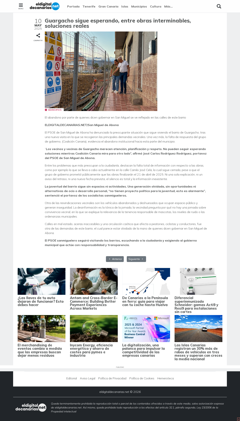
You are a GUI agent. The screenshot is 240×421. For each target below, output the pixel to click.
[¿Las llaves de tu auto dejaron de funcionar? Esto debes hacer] (41, 281)
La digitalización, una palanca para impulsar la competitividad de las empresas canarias (143, 350)
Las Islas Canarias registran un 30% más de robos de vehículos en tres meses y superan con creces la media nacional (198, 352)
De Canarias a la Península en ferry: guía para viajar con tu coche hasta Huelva (145, 301)
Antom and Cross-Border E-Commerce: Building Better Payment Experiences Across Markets (93, 303)
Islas (124, 6)
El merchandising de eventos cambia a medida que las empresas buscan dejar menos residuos (40, 350)
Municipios (139, 6)
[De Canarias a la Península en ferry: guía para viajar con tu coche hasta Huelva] (146, 281)
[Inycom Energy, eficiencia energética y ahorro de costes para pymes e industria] (94, 328)
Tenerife (88, 6)
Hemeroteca (165, 378)
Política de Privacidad (112, 378)
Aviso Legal (87, 378)
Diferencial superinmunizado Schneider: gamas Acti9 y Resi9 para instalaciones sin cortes (196, 305)
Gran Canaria (108, 6)
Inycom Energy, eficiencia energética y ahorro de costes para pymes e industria (91, 350)
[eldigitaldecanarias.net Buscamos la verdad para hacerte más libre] (45, 6)
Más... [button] (168, 6)
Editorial (71, 378)
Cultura (155, 6)
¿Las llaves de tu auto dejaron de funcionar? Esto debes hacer (41, 301)
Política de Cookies (141, 378)
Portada (73, 6)
